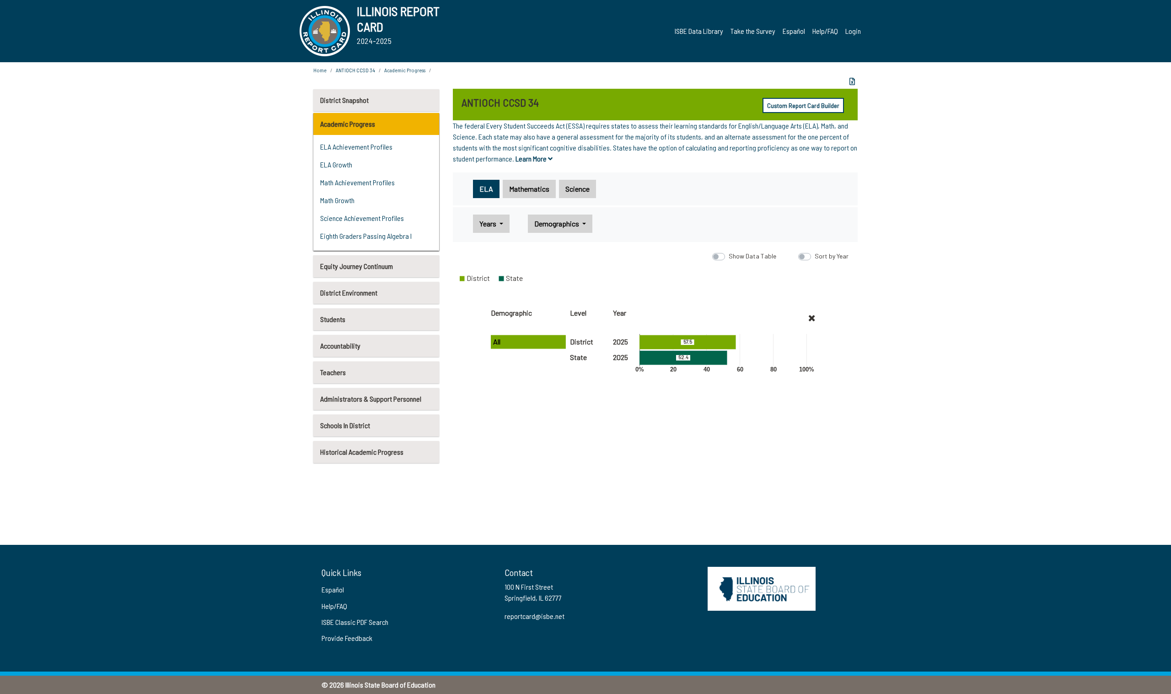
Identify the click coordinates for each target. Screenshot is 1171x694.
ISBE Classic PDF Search (355, 622)
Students (332, 319)
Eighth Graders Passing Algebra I (366, 235)
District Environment (348, 292)
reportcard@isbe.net (534, 616)
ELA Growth (336, 164)
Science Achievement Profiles (362, 218)
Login (853, 31)
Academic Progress (347, 123)
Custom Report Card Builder (803, 105)
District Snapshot (344, 100)
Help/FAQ (825, 31)
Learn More (532, 158)
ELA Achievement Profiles (356, 146)
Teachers (333, 372)
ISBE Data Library (699, 31)
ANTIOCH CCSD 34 (355, 70)
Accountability (340, 345)
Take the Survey (753, 31)
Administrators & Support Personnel (370, 398)
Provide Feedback (347, 638)
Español (794, 31)
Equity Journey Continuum (356, 266)
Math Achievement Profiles (357, 182)
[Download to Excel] (852, 81)
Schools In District (345, 425)
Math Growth (337, 200)
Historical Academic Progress (361, 451)
